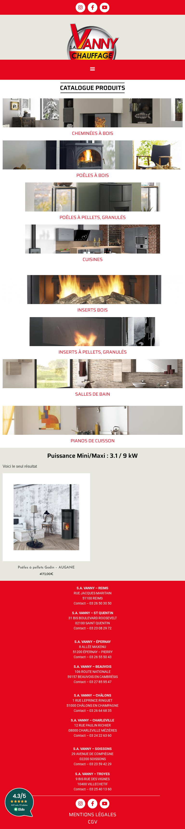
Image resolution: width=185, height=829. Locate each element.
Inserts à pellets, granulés (93, 352)
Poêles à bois (92, 175)
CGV (92, 822)
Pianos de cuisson (93, 440)
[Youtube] (104, 7)
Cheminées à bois (92, 133)
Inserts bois (92, 309)
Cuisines (93, 259)
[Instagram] (80, 7)
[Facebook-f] (92, 7)
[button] (93, 69)
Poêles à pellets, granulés (92, 217)
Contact (80, 603)
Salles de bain (92, 394)
